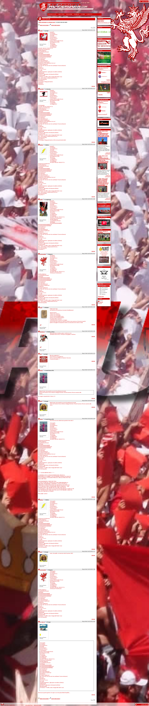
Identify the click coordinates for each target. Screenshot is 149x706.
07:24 (100, 303)
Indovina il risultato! (102, 114)
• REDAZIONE (69, 14)
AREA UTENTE (145, 1)
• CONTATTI (89, 14)
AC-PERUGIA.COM (51, 22)
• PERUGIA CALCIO (52, 14)
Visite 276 (108, 152)
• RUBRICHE (76, 14)
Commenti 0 (107, 153)
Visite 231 (108, 175)
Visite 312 (108, 198)
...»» (99, 151)
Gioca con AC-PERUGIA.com (103, 22)
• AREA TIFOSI (61, 14)
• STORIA (83, 14)
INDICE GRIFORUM (42, 22)
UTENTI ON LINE (144, 704)
